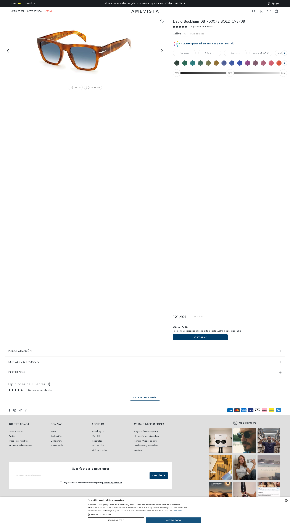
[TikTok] (20, 410)
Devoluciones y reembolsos (146, 445)
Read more (177, 510)
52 (184, 33)
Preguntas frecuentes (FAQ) (146, 431)
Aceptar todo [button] (173, 520)
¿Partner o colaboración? (20, 445)
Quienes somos (16, 431)
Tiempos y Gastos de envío (145, 440)
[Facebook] (9, 410)
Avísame (201, 337)
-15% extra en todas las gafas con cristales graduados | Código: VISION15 (145, 3)
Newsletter (138, 450)
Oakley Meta (56, 440)
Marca (53, 431)
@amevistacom (247, 423)
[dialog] (145, 511)
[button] (139, 514)
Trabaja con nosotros (18, 440)
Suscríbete (158, 475)
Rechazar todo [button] (116, 520)
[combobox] (286, 500)
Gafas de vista (34, 11)
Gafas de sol (17, 11)
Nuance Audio (57, 445)
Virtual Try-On (98, 431)
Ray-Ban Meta (57, 436)
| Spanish (21, 3)
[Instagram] (14, 410)
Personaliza (97, 440)
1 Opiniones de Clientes (201, 26)
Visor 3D (96, 436)
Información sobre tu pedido (146, 436)
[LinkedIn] (26, 410)
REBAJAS (48, 11)
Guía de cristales (99, 450)
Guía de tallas (98, 445)
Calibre (177, 33)
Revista (12, 436)
